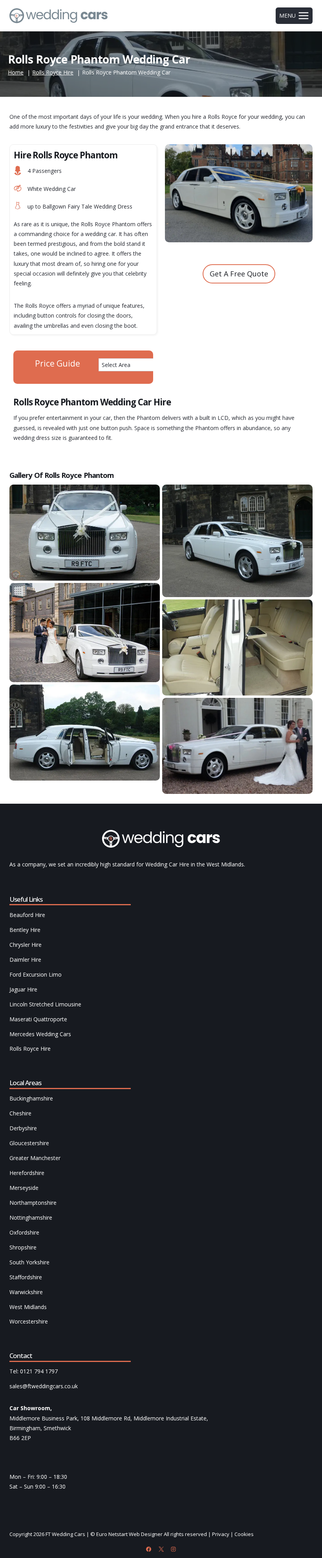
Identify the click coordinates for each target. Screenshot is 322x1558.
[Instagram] (173, 1549)
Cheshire (20, 1113)
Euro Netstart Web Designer (129, 1534)
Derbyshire (23, 1128)
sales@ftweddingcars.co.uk (43, 1386)
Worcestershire (28, 1321)
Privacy (220, 1534)
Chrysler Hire (25, 944)
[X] (161, 1549)
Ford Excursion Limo (35, 974)
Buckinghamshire (31, 1098)
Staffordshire (25, 1277)
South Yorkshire (29, 1262)
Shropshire (23, 1247)
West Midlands (28, 1307)
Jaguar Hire (23, 989)
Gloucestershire (29, 1143)
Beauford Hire (27, 915)
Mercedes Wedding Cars (40, 1034)
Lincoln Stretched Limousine (45, 1004)
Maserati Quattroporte (38, 1019)
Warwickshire (26, 1292)
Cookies (244, 1534)
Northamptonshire (33, 1202)
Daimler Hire (25, 959)
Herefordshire (26, 1173)
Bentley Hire (24, 929)
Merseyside (23, 1187)
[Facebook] (149, 1549)
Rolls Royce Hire (30, 1048)
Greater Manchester (34, 1158)
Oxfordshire (24, 1232)
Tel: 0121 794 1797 (33, 1371)
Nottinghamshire (30, 1217)
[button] (84, 533)
